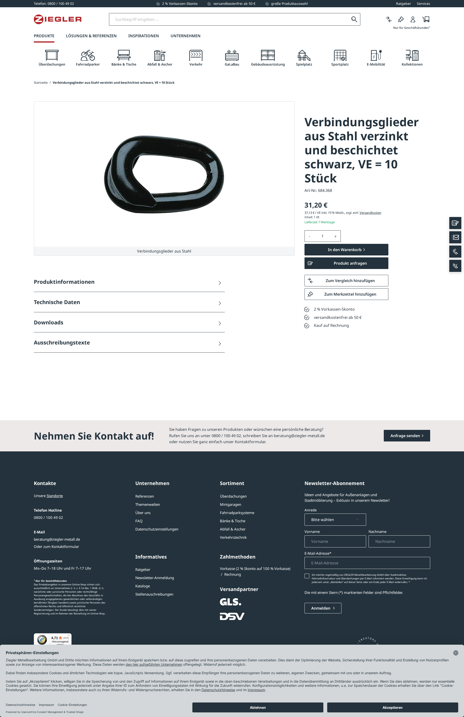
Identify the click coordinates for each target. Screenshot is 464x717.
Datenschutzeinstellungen (156, 529)
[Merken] (401, 19)
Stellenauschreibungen (154, 594)
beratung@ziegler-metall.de (57, 539)
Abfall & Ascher (233, 529)
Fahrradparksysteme (237, 512)
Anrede (310, 510)
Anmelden (321, 608)
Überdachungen (233, 496)
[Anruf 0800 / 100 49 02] (455, 251)
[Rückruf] (455, 266)
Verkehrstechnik (233, 537)
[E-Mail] (455, 237)
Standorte (55, 495)
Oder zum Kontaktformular (56, 546)
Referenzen (144, 496)
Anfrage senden (405, 435)
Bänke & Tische (232, 520)
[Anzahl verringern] (309, 236)
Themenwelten (147, 504)
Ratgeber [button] (403, 3)
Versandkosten (370, 212)
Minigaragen (230, 504)
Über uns (143, 512)
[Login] (413, 19)
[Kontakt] (455, 223)
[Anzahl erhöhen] (336, 236)
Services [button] (423, 3)
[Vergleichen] (389, 19)
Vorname (312, 531)
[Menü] (69, 636)
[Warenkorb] (424, 19)
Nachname (377, 531)
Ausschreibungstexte (62, 342)
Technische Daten (57, 302)
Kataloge (142, 585)
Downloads (48, 322)
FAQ (139, 520)
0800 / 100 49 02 (48, 517)
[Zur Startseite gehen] (57, 19)
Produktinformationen (64, 281)
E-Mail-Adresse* (317, 553)
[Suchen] (354, 19)
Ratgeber (142, 569)
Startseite (41, 82)
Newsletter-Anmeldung (154, 577)
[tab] (52, 58)
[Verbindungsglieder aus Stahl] (164, 174)
